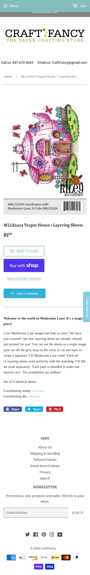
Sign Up (77, 513)
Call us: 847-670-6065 (17, 62)
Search (45, 478)
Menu (14, 6)
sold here (38, 391)
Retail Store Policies (45, 466)
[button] (25, 293)
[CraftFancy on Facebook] (35, 535)
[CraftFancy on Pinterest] (43, 535)
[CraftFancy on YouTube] (59, 535)
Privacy (45, 472)
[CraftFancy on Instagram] (51, 535)
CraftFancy (48, 548)
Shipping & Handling (45, 453)
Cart (82, 6)
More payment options (24, 278)
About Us (45, 447)
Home (8, 76)
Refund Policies (45, 460)
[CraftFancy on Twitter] (27, 535)
